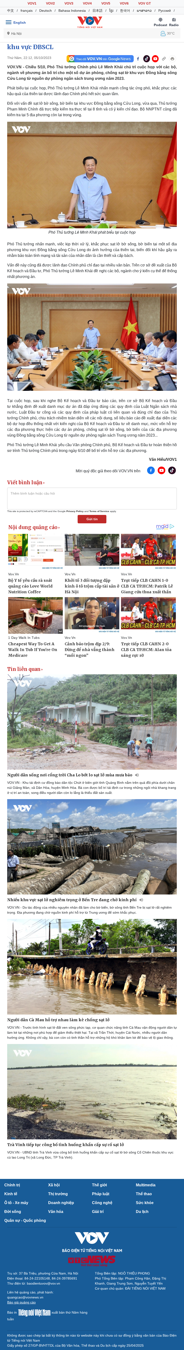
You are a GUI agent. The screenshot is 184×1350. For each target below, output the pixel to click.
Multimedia (145, 1185)
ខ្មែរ (111, 10)
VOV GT (144, 3)
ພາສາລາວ (144, 10)
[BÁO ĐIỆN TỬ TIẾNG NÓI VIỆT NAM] (89, 22)
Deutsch (45, 10)
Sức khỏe (145, 1203)
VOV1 (32, 3)
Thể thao (144, 1194)
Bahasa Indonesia (72, 10)
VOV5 (105, 3)
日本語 (97, 10)
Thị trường (58, 1194)
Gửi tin (92, 519)
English (19, 22)
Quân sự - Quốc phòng (25, 1220)
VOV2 (50, 3)
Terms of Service (99, 511)
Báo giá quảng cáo (21, 1302)
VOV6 (124, 3)
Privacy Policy (75, 511)
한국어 (125, 10)
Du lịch (142, 1212)
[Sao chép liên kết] (163, 58)
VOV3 (68, 3)
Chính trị (12, 1185)
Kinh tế (10, 1194)
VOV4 (87, 3)
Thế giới (99, 1185)
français (27, 10)
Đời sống (12, 1212)
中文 (10, 10)
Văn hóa (55, 1212)
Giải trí (98, 1212)
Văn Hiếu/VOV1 (163, 459)
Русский (164, 10)
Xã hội (54, 1185)
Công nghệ (102, 1203)
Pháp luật (100, 1194)
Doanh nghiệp (61, 1203)
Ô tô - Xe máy (16, 1203)
